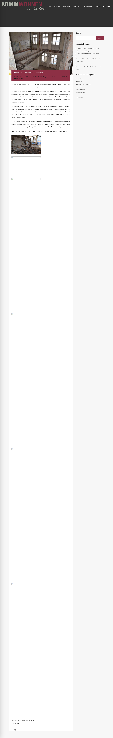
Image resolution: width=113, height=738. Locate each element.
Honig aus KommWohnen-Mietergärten (88, 53)
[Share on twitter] (15, 730)
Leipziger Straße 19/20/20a (83, 84)
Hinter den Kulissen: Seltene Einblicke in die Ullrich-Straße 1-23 (88, 60)
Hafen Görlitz (77, 6)
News (49, 6)
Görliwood (78, 95)
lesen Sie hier (15, 723)
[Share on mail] (18, 730)
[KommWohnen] (23, 10)
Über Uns (97, 6)
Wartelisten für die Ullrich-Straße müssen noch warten (88, 68)
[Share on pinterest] (21, 730)
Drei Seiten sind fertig (83, 51)
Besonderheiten (88, 6)
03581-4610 (108, 6)
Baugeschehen (47, 77)
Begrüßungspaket (80, 89)
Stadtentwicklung (80, 92)
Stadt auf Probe (80, 87)
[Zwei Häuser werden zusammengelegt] (41, 53)
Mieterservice (66, 6)
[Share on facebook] (12, 730)
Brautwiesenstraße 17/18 (59, 77)
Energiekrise (79, 81)
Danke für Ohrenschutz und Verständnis (88, 48)
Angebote (57, 6)
